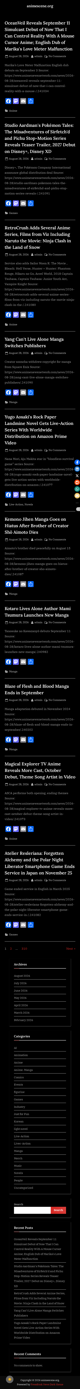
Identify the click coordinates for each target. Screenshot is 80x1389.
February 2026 (23, 1020)
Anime (13, 110)
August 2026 (22, 975)
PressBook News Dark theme (47, 1384)
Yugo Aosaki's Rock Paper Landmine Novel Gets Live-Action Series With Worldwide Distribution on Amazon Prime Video (39, 429)
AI (15, 1048)
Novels (29, 504)
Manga (13, 402)
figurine (19, 1092)
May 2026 (20, 998)
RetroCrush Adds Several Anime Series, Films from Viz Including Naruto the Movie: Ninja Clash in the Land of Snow (39, 1298)
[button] (77, 462)
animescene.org (40, 6)
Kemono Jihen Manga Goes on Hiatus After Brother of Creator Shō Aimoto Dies (37, 525)
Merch (18, 1158)
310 (24, 948)
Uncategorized (23, 1188)
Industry (19, 1107)
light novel (21, 1129)
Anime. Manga (23, 1070)
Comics (19, 1077)
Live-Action (16, 504)
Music (18, 1165)
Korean (19, 1121)
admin (38, 56)
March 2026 (22, 1012)
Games (13, 213)
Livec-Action (22, 1143)
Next (69, 948)
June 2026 (21, 990)
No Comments (57, 56)
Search (18, 1204)
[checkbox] (9, 1379)
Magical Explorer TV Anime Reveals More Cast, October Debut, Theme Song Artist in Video (40, 770)
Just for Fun (21, 1114)
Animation (21, 1055)
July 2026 (20, 983)
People (18, 1180)
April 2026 (21, 1005)
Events (18, 1084)
